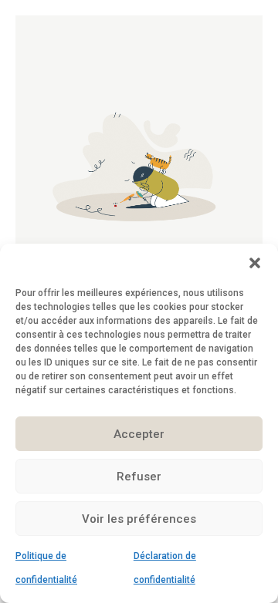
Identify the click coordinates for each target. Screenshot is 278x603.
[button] (255, 263)
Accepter (139, 434)
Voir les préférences (139, 519)
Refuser (139, 476)
